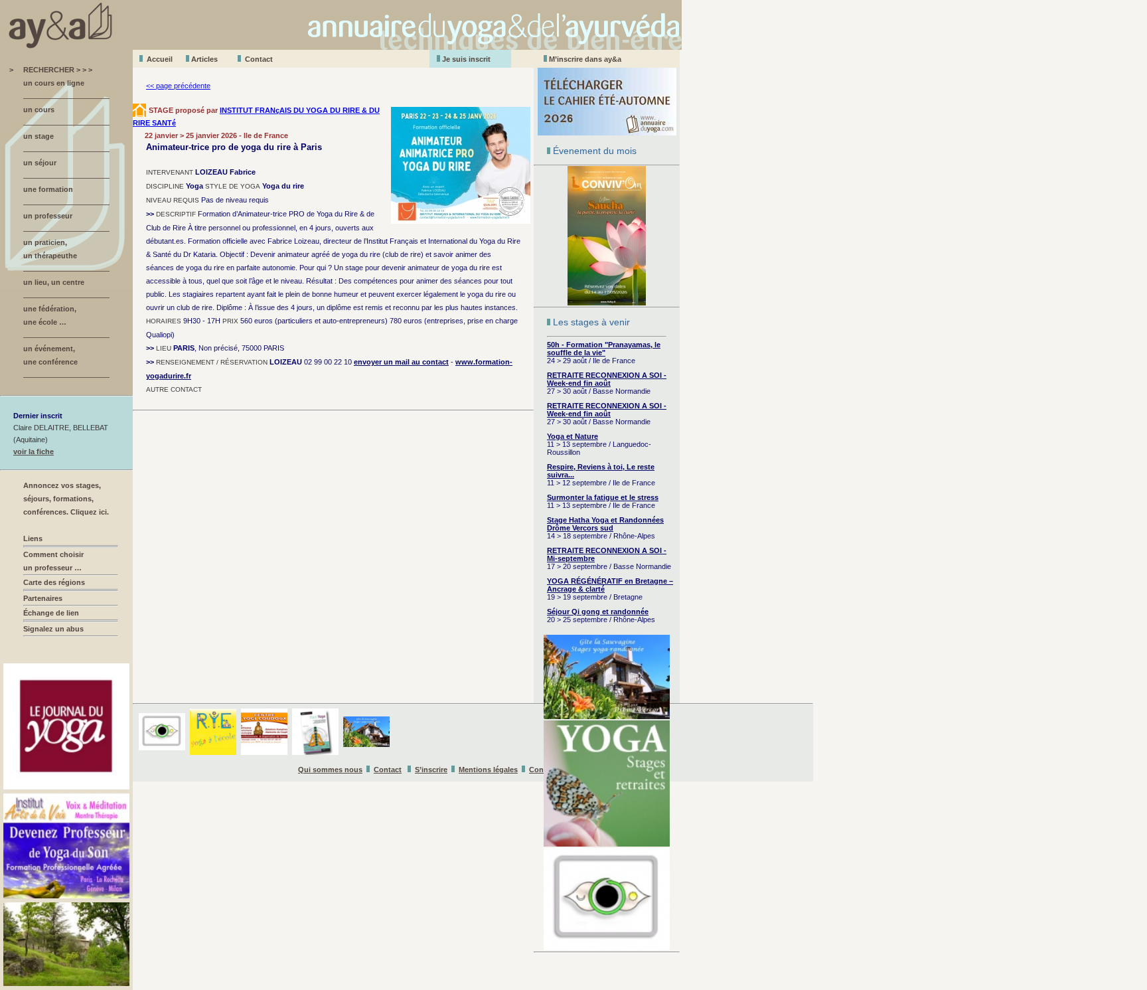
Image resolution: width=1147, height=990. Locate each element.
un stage (38, 136)
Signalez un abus (53, 629)
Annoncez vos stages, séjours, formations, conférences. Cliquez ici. (66, 498)
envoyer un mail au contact (401, 362)
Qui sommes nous (330, 770)
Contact (259, 59)
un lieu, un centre (53, 282)
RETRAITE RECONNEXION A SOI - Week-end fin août (606, 379)
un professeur (47, 216)
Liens (32, 538)
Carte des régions (54, 582)
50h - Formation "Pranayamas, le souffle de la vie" (603, 349)
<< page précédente (178, 86)
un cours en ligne (53, 83)
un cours (38, 110)
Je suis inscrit (466, 59)
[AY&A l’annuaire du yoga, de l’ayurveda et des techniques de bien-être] (341, 46)
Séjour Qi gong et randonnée (598, 612)
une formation (48, 189)
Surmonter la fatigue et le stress (602, 497)
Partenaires (42, 598)
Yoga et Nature (572, 436)
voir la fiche (33, 451)
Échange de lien (51, 613)
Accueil (160, 59)
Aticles (204, 59)
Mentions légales (488, 770)
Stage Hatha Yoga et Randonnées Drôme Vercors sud (605, 524)
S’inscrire (431, 770)
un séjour (39, 163)
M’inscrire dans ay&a (585, 59)
